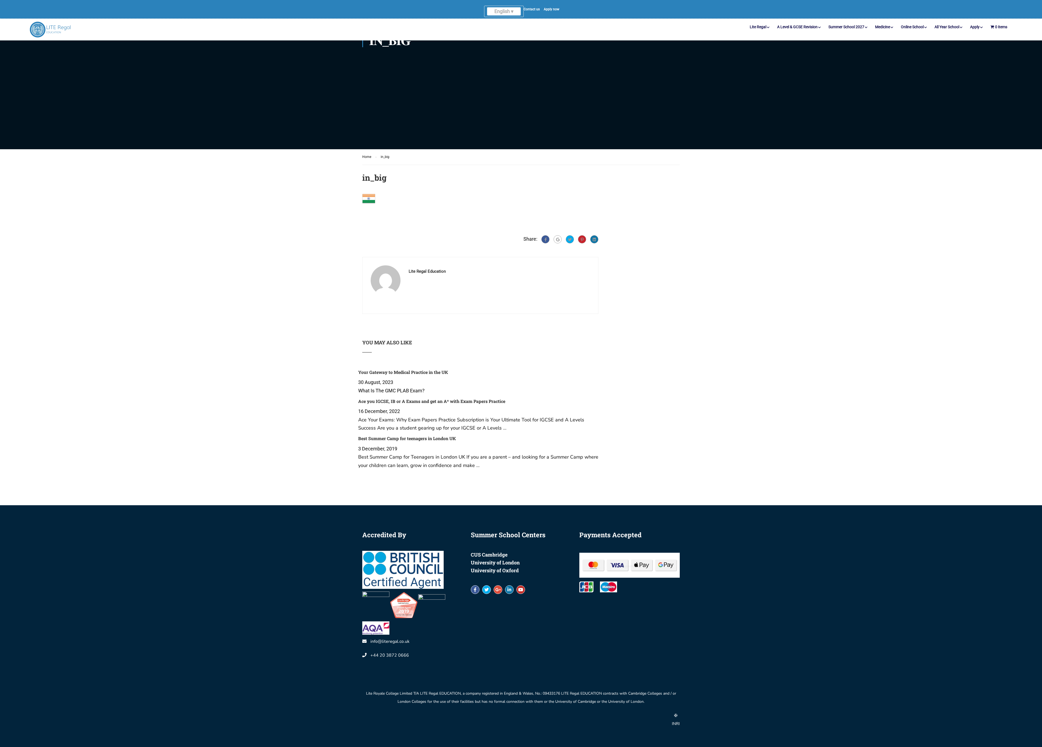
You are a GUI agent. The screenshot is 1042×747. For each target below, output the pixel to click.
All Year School (947, 33)
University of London (495, 571)
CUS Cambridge (489, 563)
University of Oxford (495, 579)
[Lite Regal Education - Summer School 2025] (50, 36)
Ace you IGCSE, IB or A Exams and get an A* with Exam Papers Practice (479, 382)
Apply (975, 33)
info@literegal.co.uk (389, 650)
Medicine (882, 33)
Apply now (573, 12)
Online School (912, 33)
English (473, 15)
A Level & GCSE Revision (797, 33)
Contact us (554, 12)
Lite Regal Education (427, 271)
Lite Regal (758, 33)
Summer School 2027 (846, 33)
